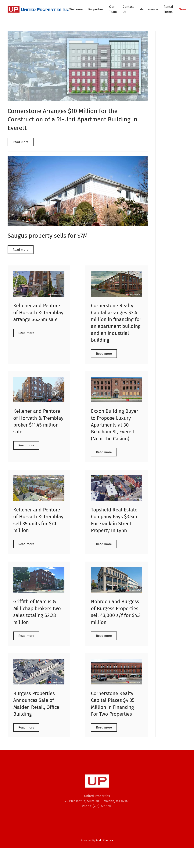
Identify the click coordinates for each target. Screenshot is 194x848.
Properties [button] (95, 9)
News (182, 9)
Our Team (113, 9)
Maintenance (148, 9)
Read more (20, 142)
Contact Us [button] (128, 9)
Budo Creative (104, 840)
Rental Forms (168, 9)
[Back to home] (38, 9)
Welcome (76, 9)
